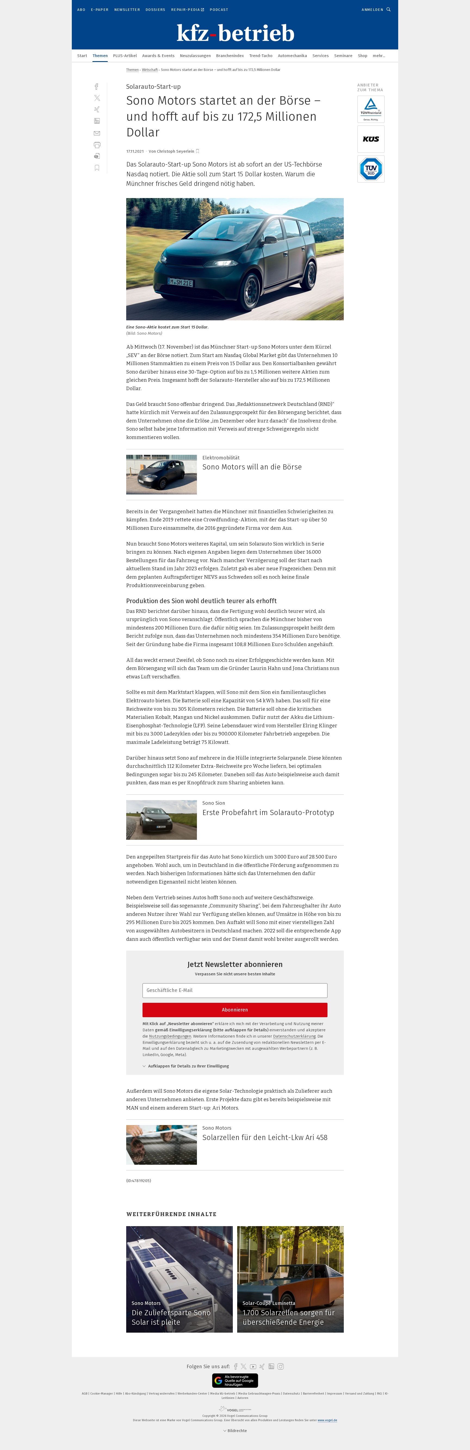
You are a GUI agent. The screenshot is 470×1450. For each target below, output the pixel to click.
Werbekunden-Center (193, 1393)
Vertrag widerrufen (162, 1393)
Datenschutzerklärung (294, 1036)
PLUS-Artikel (125, 55)
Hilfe (119, 1393)
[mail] (97, 132)
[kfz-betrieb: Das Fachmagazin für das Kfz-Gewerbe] (82, 55)
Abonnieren (235, 1010)
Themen (100, 55)
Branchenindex (230, 55)
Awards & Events (158, 55)
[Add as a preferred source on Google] (235, 1380)
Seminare (343, 55)
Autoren (242, 1398)
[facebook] (97, 86)
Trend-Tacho (261, 55)
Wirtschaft (150, 70)
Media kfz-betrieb (223, 1393)
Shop (362, 55)
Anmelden (372, 9)
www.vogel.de (327, 1420)
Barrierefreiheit (314, 1393)
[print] (97, 144)
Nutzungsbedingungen (170, 1036)
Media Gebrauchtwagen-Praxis (259, 1393)
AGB (85, 1393)
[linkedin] (97, 121)
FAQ (380, 1393)
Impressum (335, 1393)
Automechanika (292, 55)
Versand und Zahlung (360, 1393)
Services (321, 55)
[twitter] (97, 97)
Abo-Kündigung (136, 1393)
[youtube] (251, 1366)
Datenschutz (292, 1393)
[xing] (97, 109)
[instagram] (279, 1366)
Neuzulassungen (195, 55)
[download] (97, 156)
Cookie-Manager (102, 1393)
